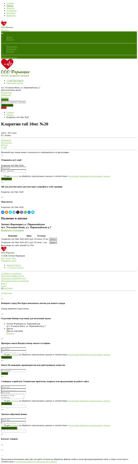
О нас (3, 286)
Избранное (11, 49)
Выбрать (10, 333)
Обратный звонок (9, 57)
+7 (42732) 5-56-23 (14, 80)
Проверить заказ (8, 260)
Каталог (10, 39)
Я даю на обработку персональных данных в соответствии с (57, 176)
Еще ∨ (4, 283)
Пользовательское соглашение (15, 281)
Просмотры (11, 46)
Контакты (10, 13)
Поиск (9, 37)
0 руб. (3, 108)
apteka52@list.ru (13, 265)
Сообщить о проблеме (11, 273)
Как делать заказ (8, 258)
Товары (9, 6)
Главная (10, 3)
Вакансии (10, 15)
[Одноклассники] (6, 212)
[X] (17, 212)
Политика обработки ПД (12, 276)
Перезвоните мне (9, 428)
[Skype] (32, 212)
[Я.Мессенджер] (10, 212)
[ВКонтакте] (2, 212)
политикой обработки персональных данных (89, 176)
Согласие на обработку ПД (13, 278)
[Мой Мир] (29, 212)
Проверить (6, 357)
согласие (14, 176)
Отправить (6, 179)
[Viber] (21, 212)
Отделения (11, 10)
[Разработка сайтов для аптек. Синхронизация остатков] (7, 288)
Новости (10, 8)
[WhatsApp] (25, 212)
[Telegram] (14, 212)
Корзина (10, 51)
